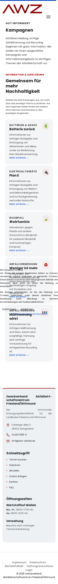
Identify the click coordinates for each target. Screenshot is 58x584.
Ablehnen (27, 309)
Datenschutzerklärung (22, 313)
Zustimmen (9, 309)
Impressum (41, 313)
